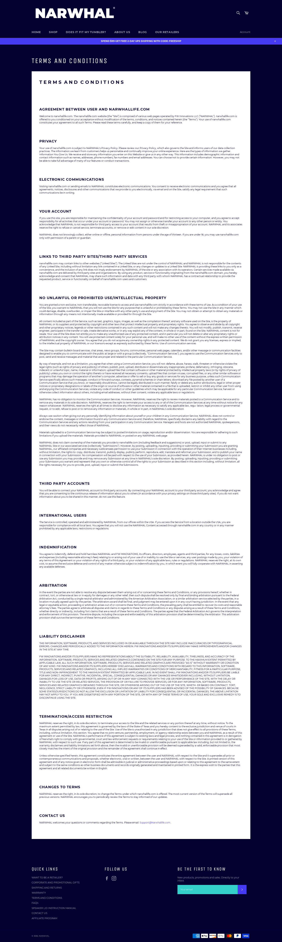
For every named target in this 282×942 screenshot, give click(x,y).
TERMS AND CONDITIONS (47, 897)
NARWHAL (44, 936)
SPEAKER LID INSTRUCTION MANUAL (54, 908)
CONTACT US (39, 913)
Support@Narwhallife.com (155, 822)
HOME (36, 32)
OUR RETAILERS (167, 32)
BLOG (142, 32)
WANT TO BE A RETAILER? (47, 877)
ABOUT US (122, 32)
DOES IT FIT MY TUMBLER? (86, 32)
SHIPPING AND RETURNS (47, 887)
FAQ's (35, 902)
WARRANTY (39, 892)
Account (245, 31)
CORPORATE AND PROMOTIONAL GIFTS (55, 882)
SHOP (53, 32)
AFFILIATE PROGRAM (44, 918)
